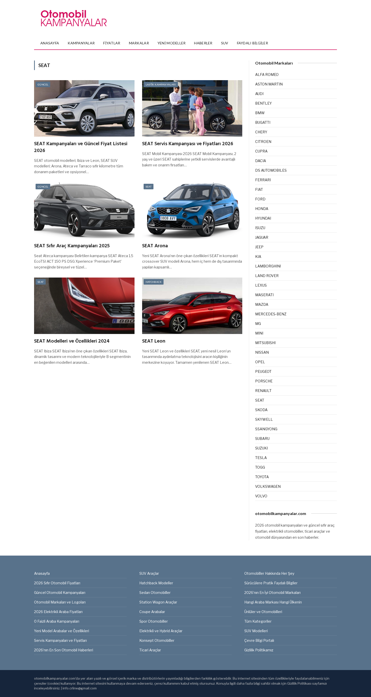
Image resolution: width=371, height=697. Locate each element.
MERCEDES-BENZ (270, 314)
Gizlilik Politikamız (258, 650)
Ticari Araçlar (150, 650)
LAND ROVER (267, 276)
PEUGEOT (263, 371)
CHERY (261, 132)
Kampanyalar (81, 43)
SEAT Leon (153, 341)
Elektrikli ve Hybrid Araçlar (160, 631)
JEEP (259, 247)
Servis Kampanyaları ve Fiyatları (60, 640)
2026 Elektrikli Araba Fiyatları (58, 612)
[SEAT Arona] (192, 210)
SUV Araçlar (149, 573)
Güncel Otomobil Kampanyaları (59, 592)
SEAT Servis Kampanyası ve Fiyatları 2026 (187, 144)
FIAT (259, 189)
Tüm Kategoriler (258, 621)
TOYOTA (262, 477)
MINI (259, 333)
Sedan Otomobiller (155, 592)
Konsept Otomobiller (156, 640)
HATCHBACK (154, 281)
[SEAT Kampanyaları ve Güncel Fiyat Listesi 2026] (84, 108)
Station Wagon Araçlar (158, 602)
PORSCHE (264, 381)
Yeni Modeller (171, 43)
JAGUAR (261, 237)
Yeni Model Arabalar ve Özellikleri (61, 631)
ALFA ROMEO (267, 74)
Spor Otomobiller (153, 621)
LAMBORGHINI (268, 266)
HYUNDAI (263, 218)
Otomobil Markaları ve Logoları (60, 602)
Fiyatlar (111, 43)
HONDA (261, 208)
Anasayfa (49, 43)
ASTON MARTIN (269, 84)
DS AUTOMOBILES (271, 170)
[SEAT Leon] (192, 306)
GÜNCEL (43, 84)
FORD (260, 199)
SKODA (261, 410)
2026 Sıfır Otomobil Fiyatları (57, 583)
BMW (260, 113)
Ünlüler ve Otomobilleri (263, 612)
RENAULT (263, 390)
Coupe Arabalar (152, 612)
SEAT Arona (155, 246)
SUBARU (262, 438)
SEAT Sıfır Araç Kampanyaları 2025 (72, 246)
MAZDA (261, 304)
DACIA (260, 161)
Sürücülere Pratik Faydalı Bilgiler (271, 583)
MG (258, 323)
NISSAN (262, 352)
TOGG (260, 467)
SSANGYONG (266, 429)
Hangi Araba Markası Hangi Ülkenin (273, 602)
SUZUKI (261, 448)
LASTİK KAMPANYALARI (161, 84)
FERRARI (263, 180)
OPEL (260, 362)
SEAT (149, 186)
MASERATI (264, 295)
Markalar (139, 43)
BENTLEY (263, 103)
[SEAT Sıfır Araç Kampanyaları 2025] (84, 210)
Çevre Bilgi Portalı (259, 640)
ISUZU (260, 228)
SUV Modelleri (256, 631)
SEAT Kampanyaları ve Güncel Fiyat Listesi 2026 (80, 147)
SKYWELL (264, 419)
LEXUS (261, 285)
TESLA (261, 458)
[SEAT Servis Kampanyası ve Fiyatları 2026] (192, 108)
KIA (258, 256)
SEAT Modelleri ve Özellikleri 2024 (72, 341)
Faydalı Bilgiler (252, 43)
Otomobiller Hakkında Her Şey (269, 573)
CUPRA (261, 151)
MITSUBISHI (265, 343)
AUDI (259, 94)
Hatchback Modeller (156, 583)
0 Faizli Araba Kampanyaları (56, 621)
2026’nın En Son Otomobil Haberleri (63, 650)
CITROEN (263, 141)
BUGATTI (262, 122)
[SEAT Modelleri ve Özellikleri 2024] (84, 306)
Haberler (203, 43)
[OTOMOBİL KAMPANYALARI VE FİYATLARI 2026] (73, 18)
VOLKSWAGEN (268, 486)
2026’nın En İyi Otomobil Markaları (272, 592)
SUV (224, 43)
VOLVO (261, 496)
